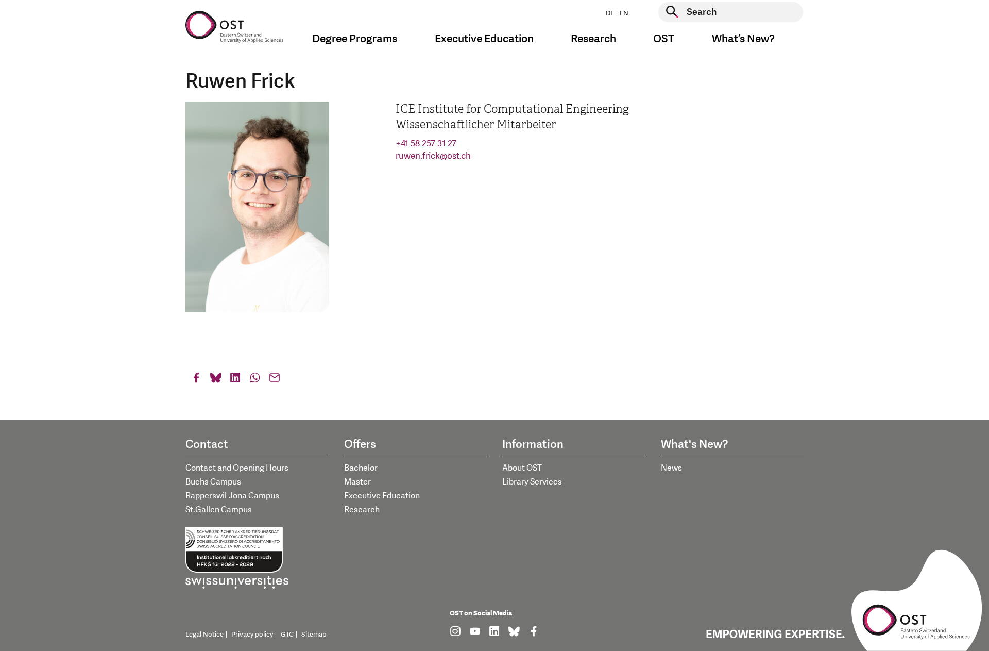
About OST (522, 468)
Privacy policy (252, 634)
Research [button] (593, 38)
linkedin (235, 380)
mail (274, 380)
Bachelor (361, 468)
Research (362, 509)
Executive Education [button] (484, 38)
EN (624, 13)
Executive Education (382, 496)
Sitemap (314, 634)
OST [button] (663, 38)
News (671, 468)
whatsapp (255, 380)
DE (610, 13)
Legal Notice (204, 634)
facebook (196, 380)
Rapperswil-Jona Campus (232, 496)
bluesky (215, 380)
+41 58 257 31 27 (426, 143)
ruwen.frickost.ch (433, 156)
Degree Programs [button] (354, 38)
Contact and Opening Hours (236, 468)
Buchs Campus (213, 482)
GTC (287, 634)
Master (357, 482)
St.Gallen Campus (218, 509)
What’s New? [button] (743, 38)
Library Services (532, 482)
